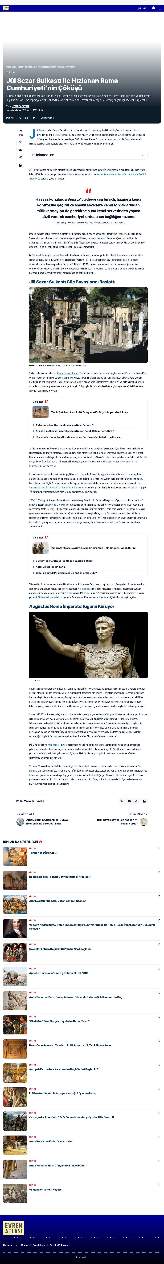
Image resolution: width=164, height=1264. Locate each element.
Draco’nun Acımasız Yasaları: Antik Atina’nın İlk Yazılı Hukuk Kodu (70, 1045)
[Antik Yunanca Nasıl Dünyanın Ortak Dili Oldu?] (15, 1169)
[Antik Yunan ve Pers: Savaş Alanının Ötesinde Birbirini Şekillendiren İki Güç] (15, 1000)
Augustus (111, 714)
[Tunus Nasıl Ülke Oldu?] (15, 856)
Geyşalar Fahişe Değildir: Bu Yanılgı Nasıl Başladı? (60, 949)
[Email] (20, 150)
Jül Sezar (41, 130)
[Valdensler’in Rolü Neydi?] (15, 1193)
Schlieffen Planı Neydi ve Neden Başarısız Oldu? (64, 560)
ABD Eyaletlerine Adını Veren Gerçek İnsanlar (57, 900)
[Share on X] (19, 118)
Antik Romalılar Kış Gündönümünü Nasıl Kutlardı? (65, 425)
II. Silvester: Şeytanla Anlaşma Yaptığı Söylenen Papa (62, 1093)
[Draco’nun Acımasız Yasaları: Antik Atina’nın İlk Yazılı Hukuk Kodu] (15, 1049)
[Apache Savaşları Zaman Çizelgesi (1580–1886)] (15, 976)
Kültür (10, 72)
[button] (139, 8)
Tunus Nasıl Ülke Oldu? (43, 852)
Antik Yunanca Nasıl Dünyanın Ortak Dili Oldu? (58, 1165)
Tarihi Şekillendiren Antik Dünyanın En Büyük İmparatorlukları (89, 412)
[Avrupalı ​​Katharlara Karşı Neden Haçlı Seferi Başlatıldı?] (15, 1073)
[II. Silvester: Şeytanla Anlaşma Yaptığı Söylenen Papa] (15, 1097)
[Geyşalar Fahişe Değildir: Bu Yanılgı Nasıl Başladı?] (15, 952)
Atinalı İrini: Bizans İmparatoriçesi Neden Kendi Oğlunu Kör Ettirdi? (75, 430)
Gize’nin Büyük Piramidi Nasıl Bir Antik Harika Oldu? (66, 572)
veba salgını (53, 744)
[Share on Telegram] (33, 118)
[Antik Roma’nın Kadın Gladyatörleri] (15, 1145)
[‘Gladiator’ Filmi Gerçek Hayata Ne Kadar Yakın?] (15, 1024)
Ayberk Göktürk (20, 106)
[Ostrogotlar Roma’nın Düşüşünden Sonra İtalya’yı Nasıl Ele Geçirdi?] (15, 1121)
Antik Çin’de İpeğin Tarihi (51, 566)
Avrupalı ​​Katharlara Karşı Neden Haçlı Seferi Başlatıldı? (63, 1069)
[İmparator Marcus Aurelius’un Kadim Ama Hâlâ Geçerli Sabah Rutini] (41, 548)
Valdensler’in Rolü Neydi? (45, 1189)
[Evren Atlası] (6, 8)
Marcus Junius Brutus (67, 373)
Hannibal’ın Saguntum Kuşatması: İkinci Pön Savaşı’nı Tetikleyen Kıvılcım (78, 437)
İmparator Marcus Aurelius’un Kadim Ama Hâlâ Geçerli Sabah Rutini (93, 548)
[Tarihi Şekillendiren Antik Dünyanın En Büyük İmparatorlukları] (41, 412)
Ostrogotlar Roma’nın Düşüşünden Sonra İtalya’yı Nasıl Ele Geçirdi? (71, 1117)
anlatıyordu (50, 504)
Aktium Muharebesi (47, 597)
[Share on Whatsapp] (26, 118)
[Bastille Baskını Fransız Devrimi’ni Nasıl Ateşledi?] (15, 880)
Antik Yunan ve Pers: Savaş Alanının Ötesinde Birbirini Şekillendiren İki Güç (75, 997)
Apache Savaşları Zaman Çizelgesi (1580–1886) (59, 973)
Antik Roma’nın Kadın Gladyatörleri (51, 1141)
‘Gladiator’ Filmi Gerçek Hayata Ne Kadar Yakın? (59, 1021)
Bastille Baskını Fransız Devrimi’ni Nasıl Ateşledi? (59, 876)
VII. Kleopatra (85, 588)
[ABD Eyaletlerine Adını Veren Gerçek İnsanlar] (15, 904)
